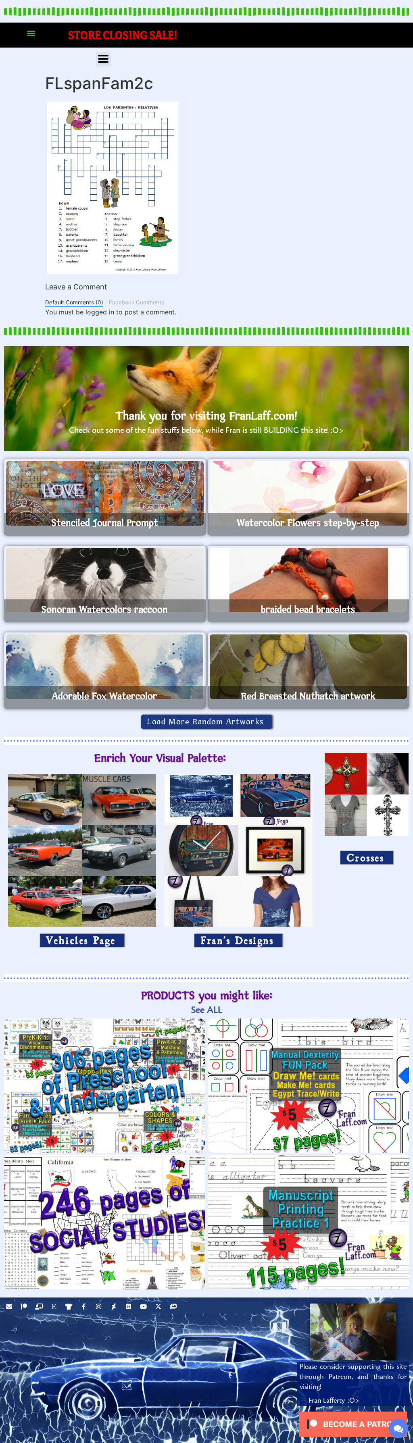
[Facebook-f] (85, 1308)
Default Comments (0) (74, 302)
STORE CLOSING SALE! (122, 35)
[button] (31, 33)
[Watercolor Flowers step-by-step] (308, 493)
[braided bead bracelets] (308, 580)
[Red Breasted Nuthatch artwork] (308, 666)
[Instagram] (100, 1308)
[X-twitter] (159, 1308)
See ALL (206, 1010)
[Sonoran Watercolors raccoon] (105, 580)
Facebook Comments (136, 302)
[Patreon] (25, 1308)
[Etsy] (55, 1308)
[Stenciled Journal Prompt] (105, 493)
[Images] (174, 1308)
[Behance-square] (129, 1308)
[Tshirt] (70, 1308)
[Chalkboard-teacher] (40, 1308)
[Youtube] (144, 1308)
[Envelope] (10, 1308)
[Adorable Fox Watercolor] (105, 666)
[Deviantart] (114, 1308)
